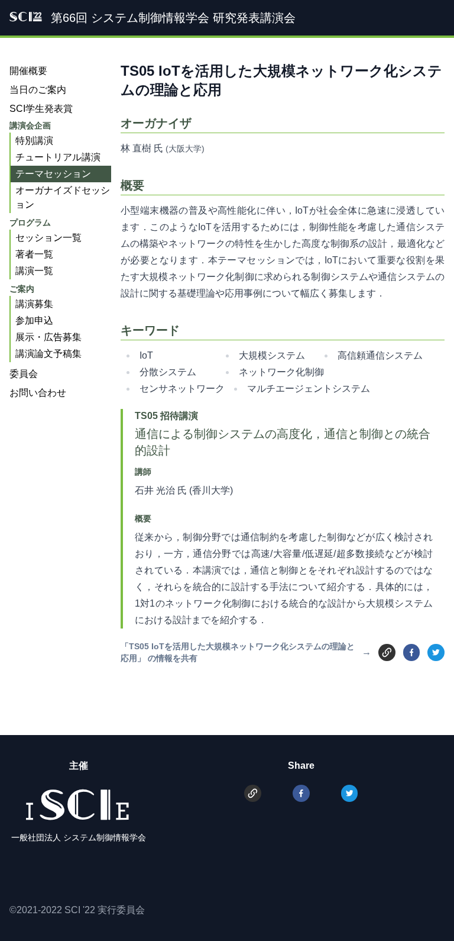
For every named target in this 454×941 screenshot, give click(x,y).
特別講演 (34, 141)
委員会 (23, 374)
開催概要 (28, 71)
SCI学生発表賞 (41, 109)
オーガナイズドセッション (62, 197)
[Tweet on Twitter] (436, 652)
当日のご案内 (37, 90)
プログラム (30, 222)
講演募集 (34, 304)
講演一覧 (34, 271)
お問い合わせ (37, 393)
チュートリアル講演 (57, 157)
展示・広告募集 (48, 337)
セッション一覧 (48, 238)
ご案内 (21, 289)
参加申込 (34, 320)
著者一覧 (34, 254)
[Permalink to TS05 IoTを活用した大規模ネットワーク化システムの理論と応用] (386, 652)
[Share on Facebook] (411, 652)
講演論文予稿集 (48, 354)
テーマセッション (53, 174)
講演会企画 (30, 125)
